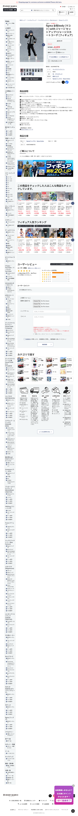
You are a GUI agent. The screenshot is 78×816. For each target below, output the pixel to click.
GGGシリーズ (10, 572)
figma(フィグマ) (11, 112)
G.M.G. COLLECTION (10, 585)
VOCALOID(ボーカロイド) (11, 55)
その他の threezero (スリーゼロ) (11, 482)
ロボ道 (8, 476)
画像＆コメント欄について (34, 268)
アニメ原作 (9, 133)
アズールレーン (10, 33)
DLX (8, 478)
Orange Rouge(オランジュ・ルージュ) (11, 119)
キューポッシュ (10, 411)
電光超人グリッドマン (10, 75)
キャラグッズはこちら (10, 759)
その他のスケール (10, 202)
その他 (8, 319)
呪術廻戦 (9, 69)
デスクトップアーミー (10, 600)
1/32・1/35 (9, 199)
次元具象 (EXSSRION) (10, 146)
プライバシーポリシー (23, 809)
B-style (9, 103)
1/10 (8, 190)
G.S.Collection (10, 115)
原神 (8, 67)
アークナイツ (10, 65)
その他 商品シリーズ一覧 (10, 123)
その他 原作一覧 (10, 87)
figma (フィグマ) (10, 141)
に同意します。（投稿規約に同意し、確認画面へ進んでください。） (46, 339)
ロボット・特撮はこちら (10, 747)
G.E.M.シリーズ (10, 588)
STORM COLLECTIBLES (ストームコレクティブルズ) (11, 159)
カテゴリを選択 (8, 10)
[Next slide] (43, 44)
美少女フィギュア (10, 232)
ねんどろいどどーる (10, 109)
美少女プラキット (10, 210)
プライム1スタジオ (11, 222)
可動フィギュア (10, 462)
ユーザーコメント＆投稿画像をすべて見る (61, 264)
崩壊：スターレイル (10, 59)
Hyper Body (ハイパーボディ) (10, 373)
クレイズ (9, 213)
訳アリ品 (9, 741)
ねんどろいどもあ (10, 673)
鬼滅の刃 (9, 53)
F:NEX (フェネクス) (11, 530)
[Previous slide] (19, 44)
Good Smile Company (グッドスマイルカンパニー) (11, 664)
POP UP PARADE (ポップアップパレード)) (11, 340)
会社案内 (12, 809)
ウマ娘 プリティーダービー (10, 42)
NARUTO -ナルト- (10, 81)
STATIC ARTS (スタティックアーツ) (11, 429)
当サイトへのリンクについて (52, 809)
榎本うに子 (56, 76)
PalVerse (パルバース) (10, 494)
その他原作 (9, 135)
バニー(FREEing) (9, 106)
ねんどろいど (10, 95)
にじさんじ (9, 276)
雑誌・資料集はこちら (10, 766)
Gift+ (8, 114)
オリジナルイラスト (10, 30)
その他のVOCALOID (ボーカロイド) (11, 290)
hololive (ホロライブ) (11, 273)
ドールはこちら (10, 753)
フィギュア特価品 (10, 24)
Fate (8, 72)
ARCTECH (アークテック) (10, 149)
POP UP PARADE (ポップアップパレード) (11, 385)
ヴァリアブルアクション (10, 604)
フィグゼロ (9, 143)
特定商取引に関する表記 (37, 809)
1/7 (8, 184)
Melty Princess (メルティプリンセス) (11, 576)
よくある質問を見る (44, 432)
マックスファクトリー (59, 69)
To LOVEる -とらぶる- (11, 39)
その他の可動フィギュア (10, 168)
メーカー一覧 (10, 775)
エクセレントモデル (10, 597)
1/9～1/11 (9, 188)
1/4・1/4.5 (9, 179)
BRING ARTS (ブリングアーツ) (11, 439)
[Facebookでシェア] (66, 82)
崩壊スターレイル (10, 253)
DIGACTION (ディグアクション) (11, 163)
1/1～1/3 (9, 177)
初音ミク (9, 287)
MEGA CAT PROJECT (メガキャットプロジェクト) (10, 581)
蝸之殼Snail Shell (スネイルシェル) (10, 153)
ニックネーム (24, 311)
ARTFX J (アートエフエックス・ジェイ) (11, 405)
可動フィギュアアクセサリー (10, 734)
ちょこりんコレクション (10, 594)
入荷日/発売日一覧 (11, 773)
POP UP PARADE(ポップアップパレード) (11, 100)
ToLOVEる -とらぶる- (11, 622)
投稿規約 (28, 339)
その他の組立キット (10, 215)
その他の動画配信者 (10, 279)
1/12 (8, 192)
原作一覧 (9, 783)
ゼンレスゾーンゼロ (10, 50)
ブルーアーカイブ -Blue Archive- (10, 46)
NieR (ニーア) (10, 452)
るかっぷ (9, 97)
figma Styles (66, 79)
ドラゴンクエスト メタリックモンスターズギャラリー (10, 435)
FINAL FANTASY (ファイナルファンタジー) (11, 443)
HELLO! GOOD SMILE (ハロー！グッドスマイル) (11, 345)
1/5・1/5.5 (9, 180)
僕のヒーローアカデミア (10, 62)
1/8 (8, 186)
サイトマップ (65, 809)
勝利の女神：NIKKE (10, 36)
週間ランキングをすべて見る (25, 226)
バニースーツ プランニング (10, 84)
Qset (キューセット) (10, 376)
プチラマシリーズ (10, 591)
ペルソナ (9, 70)
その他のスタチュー (10, 226)
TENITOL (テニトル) (10, 527)
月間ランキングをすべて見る (42, 226)
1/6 (8, 182)
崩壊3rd (9, 245)
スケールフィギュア (10, 348)
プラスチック (58, 74)
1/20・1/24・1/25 (10, 196)
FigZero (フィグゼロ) (11, 473)
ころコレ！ (9, 497)
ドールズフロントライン (10, 78)
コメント (23, 316)
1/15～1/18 (9, 194)
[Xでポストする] (63, 82)
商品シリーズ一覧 (10, 780)
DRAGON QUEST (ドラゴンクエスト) (10, 448)
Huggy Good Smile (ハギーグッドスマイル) (11, 381)
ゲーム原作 (9, 131)
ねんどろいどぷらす (10, 677)
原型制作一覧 (10, 777)
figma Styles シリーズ (27, 129)
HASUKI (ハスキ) (11, 166)
